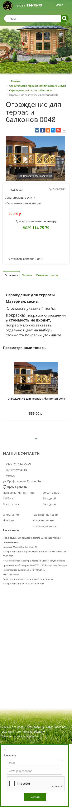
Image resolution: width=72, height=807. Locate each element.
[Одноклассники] (48, 130)
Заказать (35, 797)
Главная (16, 81)
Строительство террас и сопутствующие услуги (37, 85)
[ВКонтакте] (37, 130)
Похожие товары (47, 275)
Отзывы (27, 275)
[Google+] (58, 130)
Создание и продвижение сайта (20, 736)
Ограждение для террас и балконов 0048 (36, 398)
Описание (11, 275)
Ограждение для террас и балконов (30, 90)
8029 (36, 227)
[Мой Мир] (53, 130)
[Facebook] (42, 130)
